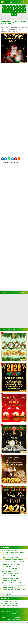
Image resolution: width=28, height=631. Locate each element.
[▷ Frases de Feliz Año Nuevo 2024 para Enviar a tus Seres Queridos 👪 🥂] (14, 469)
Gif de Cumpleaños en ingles (10, 605)
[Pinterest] (15, 158)
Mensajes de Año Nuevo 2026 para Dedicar (14, 585)
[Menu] (23, 2)
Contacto (16, 611)
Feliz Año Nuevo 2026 (8, 594)
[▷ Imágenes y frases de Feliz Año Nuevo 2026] (14, 377)
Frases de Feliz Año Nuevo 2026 (11, 564)
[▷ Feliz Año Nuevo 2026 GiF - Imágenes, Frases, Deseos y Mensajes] (7, 2)
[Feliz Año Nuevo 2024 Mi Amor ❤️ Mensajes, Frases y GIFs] (14, 408)
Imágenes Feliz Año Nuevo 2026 (11, 578)
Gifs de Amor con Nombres (9, 603)
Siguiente (23, 292)
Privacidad (23, 611)
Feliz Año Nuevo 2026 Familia (10, 592)
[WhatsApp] (8, 158)
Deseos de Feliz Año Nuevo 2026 (11, 583)
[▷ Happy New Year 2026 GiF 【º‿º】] (14, 500)
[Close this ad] (27, 622)
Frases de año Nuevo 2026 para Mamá (13, 562)
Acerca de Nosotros (6, 611)
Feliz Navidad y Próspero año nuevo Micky (13, 23)
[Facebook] (2, 158)
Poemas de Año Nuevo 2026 (10, 557)
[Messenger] (5, 158)
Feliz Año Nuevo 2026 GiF (9, 566)
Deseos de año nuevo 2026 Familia (12, 550)
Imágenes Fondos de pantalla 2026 (12, 580)
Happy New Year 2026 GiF (9, 569)
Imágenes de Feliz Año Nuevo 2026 (12, 587)
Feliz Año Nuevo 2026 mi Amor (10, 555)
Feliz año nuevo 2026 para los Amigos (13, 559)
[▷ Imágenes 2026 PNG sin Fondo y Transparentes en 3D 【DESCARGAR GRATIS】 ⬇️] (14, 347)
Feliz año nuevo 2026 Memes (10, 576)
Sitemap (13, 613)
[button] (3, 6)
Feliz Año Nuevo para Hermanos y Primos (13, 552)
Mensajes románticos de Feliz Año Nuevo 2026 (15, 589)
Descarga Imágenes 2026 (9, 571)
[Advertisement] (14, 79)
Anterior (4, 292)
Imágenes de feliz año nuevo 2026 (11, 573)
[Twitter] (12, 158)
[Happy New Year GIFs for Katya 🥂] (14, 439)
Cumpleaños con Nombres (9, 601)
